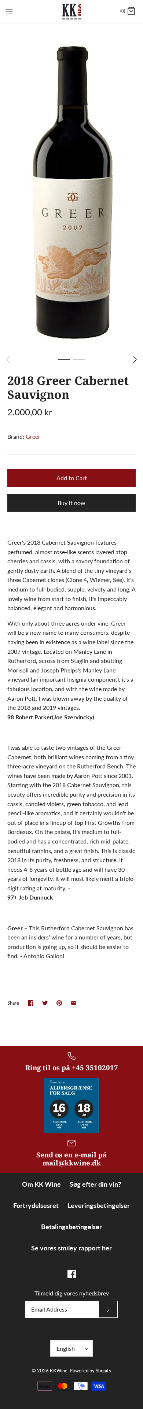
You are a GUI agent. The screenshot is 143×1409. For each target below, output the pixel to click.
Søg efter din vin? (95, 1184)
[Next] (135, 360)
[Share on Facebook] (30, 1003)
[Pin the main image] (59, 1003)
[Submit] (108, 1309)
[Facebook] (71, 1274)
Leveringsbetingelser (98, 1205)
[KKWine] (71, 11)
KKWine (58, 1370)
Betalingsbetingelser (71, 1227)
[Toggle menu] (9, 11)
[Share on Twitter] (45, 1003)
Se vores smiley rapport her (71, 1248)
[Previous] (8, 360)
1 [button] (64, 359)
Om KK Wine (41, 1184)
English (65, 1348)
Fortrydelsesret (36, 1205)
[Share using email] (73, 1003)
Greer (33, 436)
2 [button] (79, 359)
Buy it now (71, 502)
